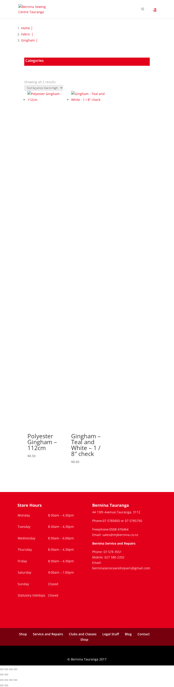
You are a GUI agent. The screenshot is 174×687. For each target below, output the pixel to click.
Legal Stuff (110, 634)
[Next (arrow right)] (6, 674)
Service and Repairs (48, 634)
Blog (128, 634)
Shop (23, 634)
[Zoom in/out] (2, 669)
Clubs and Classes (83, 634)
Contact (144, 634)
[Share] (11, 669)
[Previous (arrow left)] (2, 674)
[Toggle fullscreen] (6, 669)
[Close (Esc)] (15, 669)
